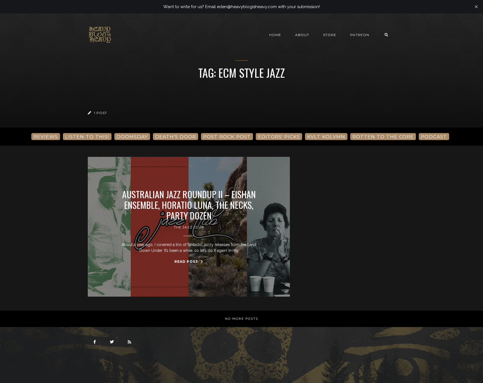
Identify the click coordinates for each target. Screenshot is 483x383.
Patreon (359, 35)
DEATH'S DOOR (175, 137)
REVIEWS (46, 137)
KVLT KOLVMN (326, 137)
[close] (476, 6)
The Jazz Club (189, 227)
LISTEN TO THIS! (87, 137)
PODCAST (434, 137)
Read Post (186, 261)
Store (329, 35)
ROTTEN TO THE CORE (383, 137)
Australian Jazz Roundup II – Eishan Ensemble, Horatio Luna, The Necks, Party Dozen (189, 205)
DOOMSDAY (132, 137)
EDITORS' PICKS (279, 137)
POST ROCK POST (227, 137)
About (302, 35)
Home (275, 35)
